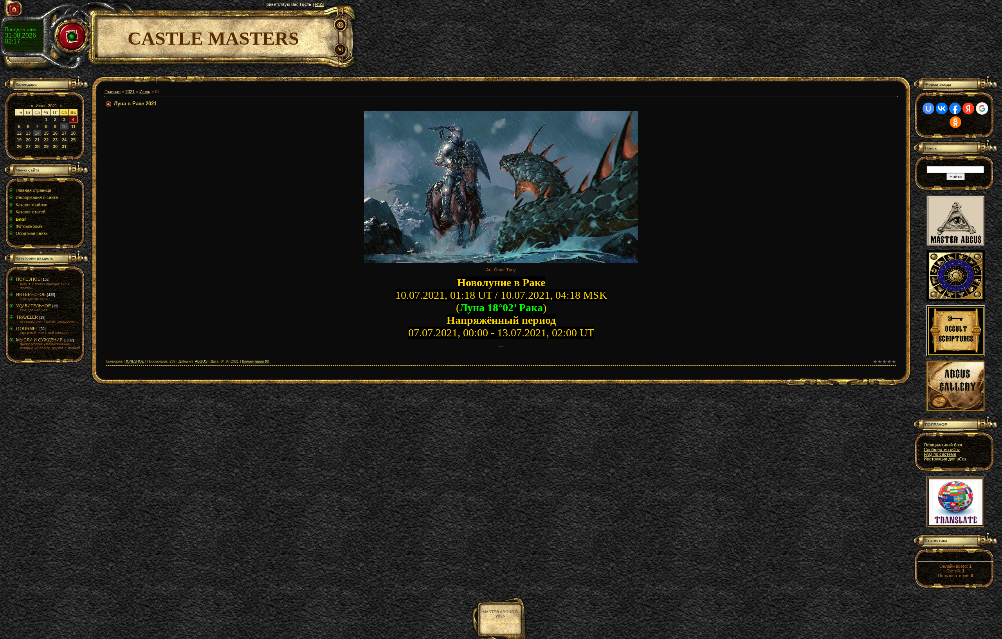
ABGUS (201, 361)
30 (55, 146)
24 (64, 139)
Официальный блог (943, 444)
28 (37, 146)
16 (55, 133)
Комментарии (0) (255, 361)
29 (46, 146)
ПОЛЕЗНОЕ (28, 279)
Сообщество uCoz (942, 449)
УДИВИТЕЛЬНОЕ (33, 305)
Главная (113, 91)
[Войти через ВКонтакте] (942, 108)
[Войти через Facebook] (955, 108)
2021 (130, 91)
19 (19, 139)
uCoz (500, 625)
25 (73, 139)
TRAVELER (27, 317)
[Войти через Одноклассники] (955, 122)
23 (55, 139)
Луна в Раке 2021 (135, 103)
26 (19, 146)
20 (28, 139)
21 (37, 139)
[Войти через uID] (928, 108)
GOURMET (27, 328)
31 (64, 146)
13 (28, 133)
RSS (319, 4)
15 (46, 133)
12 (19, 133)
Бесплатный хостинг (500, 620)
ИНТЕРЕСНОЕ (31, 294)
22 (46, 139)
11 (73, 126)
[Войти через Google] (982, 108)
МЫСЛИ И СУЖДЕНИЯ (39, 340)
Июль (144, 91)
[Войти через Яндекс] (968, 108)
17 (64, 133)
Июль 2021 (46, 105)
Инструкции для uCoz (945, 459)
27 (28, 146)
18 (73, 133)
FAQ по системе (940, 454)
